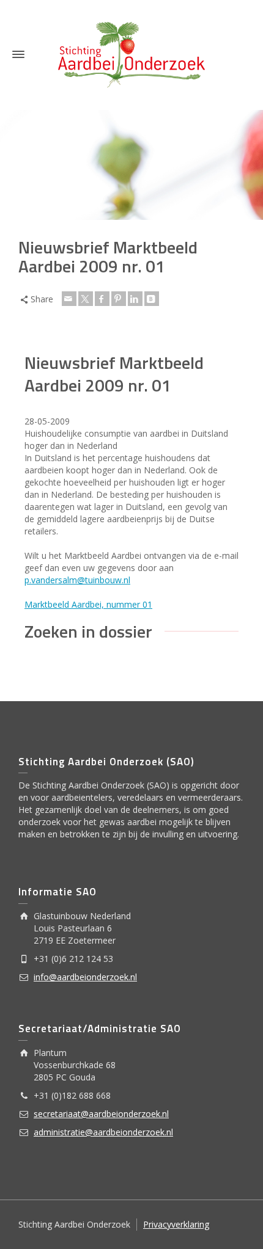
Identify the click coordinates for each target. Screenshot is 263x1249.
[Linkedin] (135, 298)
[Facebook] (102, 298)
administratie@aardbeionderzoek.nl (103, 1132)
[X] (85, 298)
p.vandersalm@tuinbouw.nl (77, 580)
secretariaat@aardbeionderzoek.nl (101, 1114)
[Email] (69, 298)
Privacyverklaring (176, 1224)
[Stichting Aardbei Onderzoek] (131, 54)
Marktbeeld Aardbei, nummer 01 (88, 604)
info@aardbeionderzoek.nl (85, 977)
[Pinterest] (118, 298)
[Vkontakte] (151, 298)
